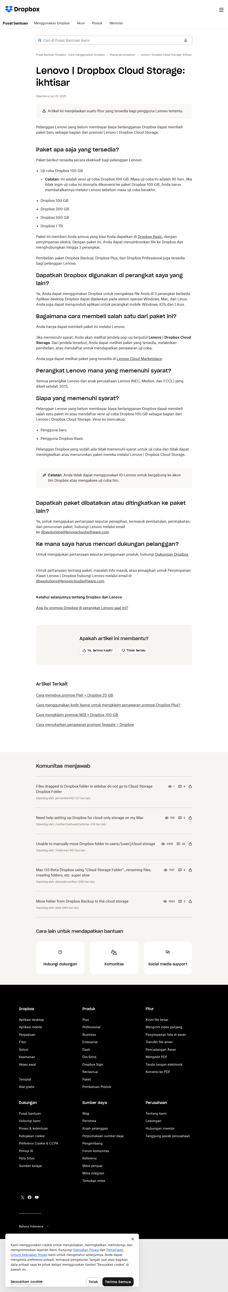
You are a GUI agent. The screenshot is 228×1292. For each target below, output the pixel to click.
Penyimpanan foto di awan (166, 1034)
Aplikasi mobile (30, 1027)
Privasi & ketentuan (33, 1128)
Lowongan (153, 1121)
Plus (85, 1020)
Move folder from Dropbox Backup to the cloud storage (82, 901)
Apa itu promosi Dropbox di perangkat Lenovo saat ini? (82, 608)
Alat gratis (26, 1087)
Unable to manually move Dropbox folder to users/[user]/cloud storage (95, 844)
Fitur (22, 1042)
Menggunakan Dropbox (52, 23)
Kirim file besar (157, 1020)
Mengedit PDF (156, 1057)
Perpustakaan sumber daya (103, 1136)
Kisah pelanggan (95, 1128)
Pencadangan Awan (161, 1049)
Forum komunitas (95, 1151)
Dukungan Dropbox (171, 554)
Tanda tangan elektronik (164, 1064)
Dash (86, 1049)
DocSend (89, 1057)
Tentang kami (156, 1113)
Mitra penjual (92, 1166)
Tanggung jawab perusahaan (168, 1136)
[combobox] (114, 40)
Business (89, 1034)
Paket (86, 1079)
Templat (25, 1079)
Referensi (89, 1158)
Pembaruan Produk (96, 1087)
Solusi (23, 1049)
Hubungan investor (160, 1128)
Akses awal (27, 1064)
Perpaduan (27, 1034)
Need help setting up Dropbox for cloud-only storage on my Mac (90, 817)
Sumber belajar (30, 1166)
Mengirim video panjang (164, 1027)
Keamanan (27, 1057)
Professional (91, 1027)
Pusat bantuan (15, 23)
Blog (85, 1113)
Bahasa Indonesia (31, 1226)
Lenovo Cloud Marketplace (139, 358)
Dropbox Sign (92, 1064)
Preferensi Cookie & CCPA (38, 1143)
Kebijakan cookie (32, 1136)
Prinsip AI (26, 1151)
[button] (40, 40)
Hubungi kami (30, 1121)
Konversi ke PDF (158, 1072)
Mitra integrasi (93, 1173)
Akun (81, 23)
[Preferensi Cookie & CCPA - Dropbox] (72, 1260)
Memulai (116, 23)
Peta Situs (27, 1158)
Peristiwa (89, 1121)
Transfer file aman (159, 1042)
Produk (97, 23)
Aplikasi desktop (31, 1020)
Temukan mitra (93, 1181)
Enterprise (90, 1042)
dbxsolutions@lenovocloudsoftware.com (75, 532)
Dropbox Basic (150, 236)
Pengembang (92, 1143)
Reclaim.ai (90, 1072)
